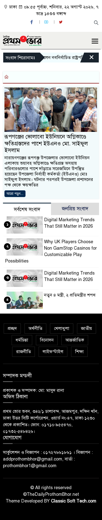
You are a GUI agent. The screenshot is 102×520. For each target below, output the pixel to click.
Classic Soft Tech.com (73, 501)
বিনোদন (47, 340)
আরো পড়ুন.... (15, 194)
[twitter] (61, 22)
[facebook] (32, 22)
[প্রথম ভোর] (22, 40)
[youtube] (47, 22)
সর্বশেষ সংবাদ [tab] (27, 209)
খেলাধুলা (61, 328)
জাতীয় (86, 328)
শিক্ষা (79, 351)
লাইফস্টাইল (53, 351)
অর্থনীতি (35, 328)
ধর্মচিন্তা (22, 340)
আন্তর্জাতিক (74, 340)
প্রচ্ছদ (12, 328)
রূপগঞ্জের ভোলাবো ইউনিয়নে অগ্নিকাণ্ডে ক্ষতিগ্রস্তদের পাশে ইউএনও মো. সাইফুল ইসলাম (46, 143)
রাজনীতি (23, 351)
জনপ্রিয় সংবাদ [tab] (75, 209)
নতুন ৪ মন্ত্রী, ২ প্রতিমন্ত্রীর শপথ (70, 295)
